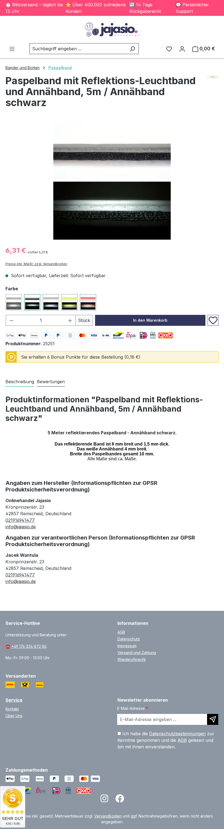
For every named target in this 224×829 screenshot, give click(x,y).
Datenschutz (128, 639)
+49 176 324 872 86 (29, 646)
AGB (121, 632)
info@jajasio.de (20, 526)
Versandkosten (108, 816)
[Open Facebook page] (119, 800)
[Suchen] (132, 48)
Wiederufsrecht (131, 659)
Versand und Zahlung (136, 652)
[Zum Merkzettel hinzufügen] (213, 320)
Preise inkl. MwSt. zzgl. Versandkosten (36, 264)
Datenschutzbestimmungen (177, 733)
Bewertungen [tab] (51, 381)
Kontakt (12, 709)
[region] (112, 182)
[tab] (19, 382)
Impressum (127, 645)
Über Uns (13, 715)
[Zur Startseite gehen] (112, 29)
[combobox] (78, 48)
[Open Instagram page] (104, 800)
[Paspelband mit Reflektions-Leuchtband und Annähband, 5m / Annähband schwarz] (112, 182)
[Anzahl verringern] (11, 320)
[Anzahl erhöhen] (70, 320)
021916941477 (20, 520)
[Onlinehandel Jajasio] (213, 93)
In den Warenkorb (150, 320)
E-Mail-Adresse (132, 708)
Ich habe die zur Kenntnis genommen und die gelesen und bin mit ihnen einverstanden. (165, 740)
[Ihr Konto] (182, 48)
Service (13, 700)
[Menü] (12, 48)
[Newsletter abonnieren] (212, 719)
